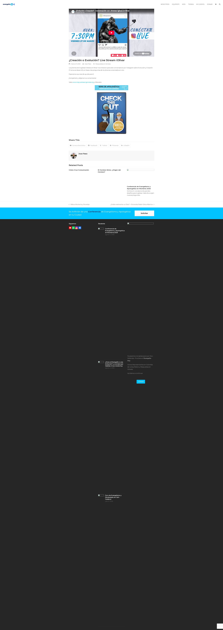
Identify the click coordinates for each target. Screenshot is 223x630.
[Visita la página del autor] (74, 155)
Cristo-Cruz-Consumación (79, 170)
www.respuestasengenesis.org (83, 82)
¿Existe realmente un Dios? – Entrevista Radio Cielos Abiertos (132, 205)
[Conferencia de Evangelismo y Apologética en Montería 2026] (140, 176)
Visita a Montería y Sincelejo (79, 205)
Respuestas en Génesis (103, 64)
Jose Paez (88, 64)
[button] (216, 4)
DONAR (141, 381)
